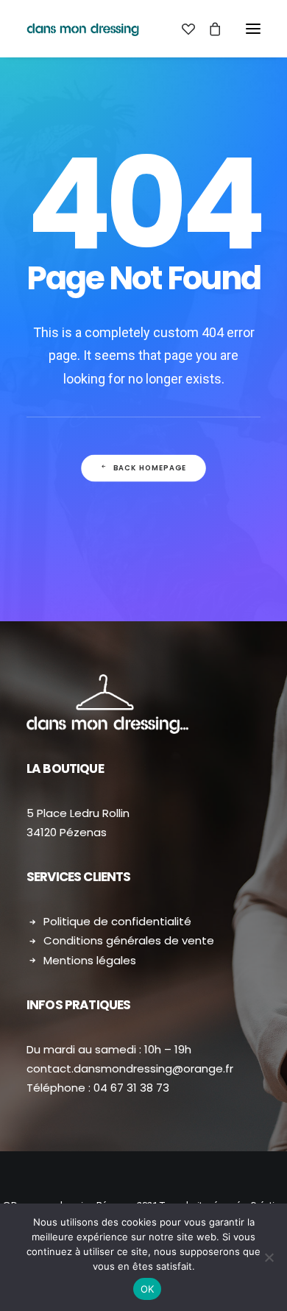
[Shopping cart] (208, 28)
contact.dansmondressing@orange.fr (129, 1068)
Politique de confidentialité (117, 921)
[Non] (268, 1257)
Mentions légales (89, 960)
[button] (253, 28)
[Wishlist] (182, 28)
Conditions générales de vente (128, 940)
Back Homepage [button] (150, 468)
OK (148, 1289)
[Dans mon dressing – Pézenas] (82, 29)
